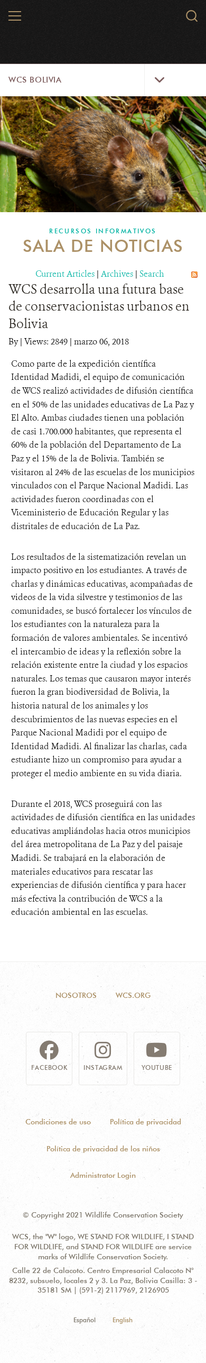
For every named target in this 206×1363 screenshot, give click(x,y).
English (123, 1320)
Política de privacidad (145, 1121)
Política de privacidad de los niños (103, 1148)
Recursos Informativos (102, 231)
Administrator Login (103, 1175)
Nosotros (76, 995)
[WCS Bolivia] (103, 20)
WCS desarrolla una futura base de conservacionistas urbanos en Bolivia (99, 306)
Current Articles (65, 273)
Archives (117, 273)
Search (151, 273)
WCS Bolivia (35, 80)
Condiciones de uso (58, 1121)
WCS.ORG (133, 995)
